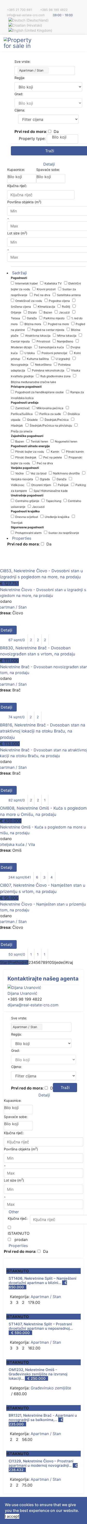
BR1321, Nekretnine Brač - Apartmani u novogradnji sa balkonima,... (43, 1417)
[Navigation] (81, 43)
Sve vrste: (22, 61)
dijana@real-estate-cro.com (32, 1004)
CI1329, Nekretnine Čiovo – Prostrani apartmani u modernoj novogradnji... (41, 1463)
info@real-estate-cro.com (26, 15)
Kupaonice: (16, 169)
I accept (12, 1516)
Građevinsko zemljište (51, 1388)
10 (50, 962)
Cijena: (19, 110)
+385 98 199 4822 (54, 10)
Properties (21, 538)
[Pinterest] (11, 4)
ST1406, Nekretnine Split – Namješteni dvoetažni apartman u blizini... (42, 1280)
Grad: (18, 94)
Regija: (19, 78)
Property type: (32, 138)
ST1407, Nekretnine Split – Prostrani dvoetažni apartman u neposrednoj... (41, 1326)
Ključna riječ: (17, 186)
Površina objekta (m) (21, 1149)
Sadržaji (19, 272)
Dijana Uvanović (22, 993)
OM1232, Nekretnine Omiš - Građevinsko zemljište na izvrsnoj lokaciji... (38, 1374)
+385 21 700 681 (19, 10)
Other (13, 1211)
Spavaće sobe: (48, 169)
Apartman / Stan (46, 1296)
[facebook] (5, 4)
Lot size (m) (14, 1180)
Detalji (48, 164)
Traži (65, 1087)
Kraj (69, 962)
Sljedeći (59, 962)
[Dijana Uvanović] (43, 987)
